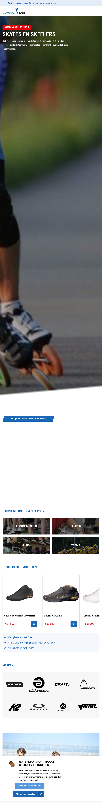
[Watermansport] (14, 11)
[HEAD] (87, 691)
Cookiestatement (30, 780)
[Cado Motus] (39, 694)
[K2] (15, 714)
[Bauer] (14, 686)
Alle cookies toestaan (26, 794)
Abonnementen (26, 526)
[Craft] (63, 691)
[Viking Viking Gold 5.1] (60, 593)
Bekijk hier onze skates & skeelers (28, 418)
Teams (75, 545)
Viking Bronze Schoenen (19, 615)
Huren (26, 545)
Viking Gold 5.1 (53, 615)
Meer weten (51, 3)
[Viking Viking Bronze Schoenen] (21, 593)
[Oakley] (39, 709)
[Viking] (87, 710)
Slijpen (76, 526)
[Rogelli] (63, 713)
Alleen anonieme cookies (29, 786)
